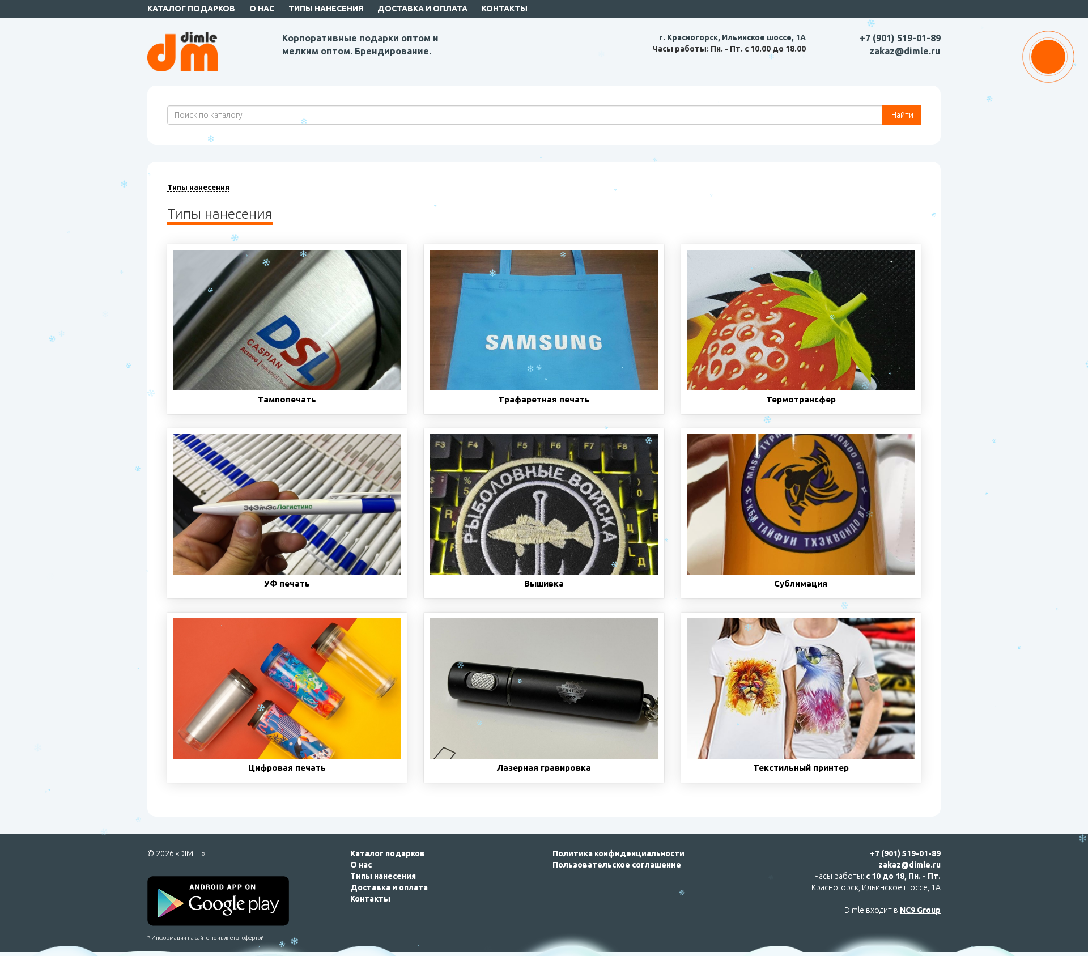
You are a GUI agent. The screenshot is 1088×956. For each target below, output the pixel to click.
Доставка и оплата (422, 8)
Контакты (505, 8)
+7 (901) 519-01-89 (900, 38)
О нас (261, 8)
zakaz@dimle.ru (905, 51)
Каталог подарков (191, 8)
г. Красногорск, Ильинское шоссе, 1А (732, 37)
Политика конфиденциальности (618, 853)
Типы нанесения (325, 8)
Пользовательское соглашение (616, 864)
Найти (901, 115)
